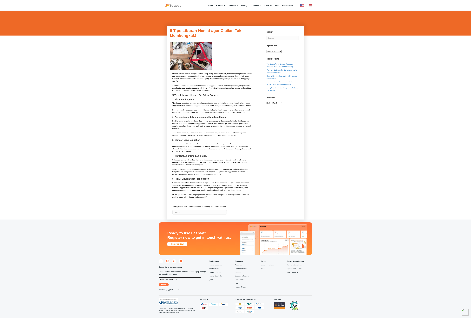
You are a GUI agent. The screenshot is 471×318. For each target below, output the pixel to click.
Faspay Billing (214, 268)
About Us (238, 265)
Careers (238, 272)
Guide (266, 5)
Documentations (267, 265)
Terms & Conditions (294, 265)
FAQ (262, 268)
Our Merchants (241, 268)
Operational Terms (294, 268)
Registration (287, 5)
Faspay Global (240, 287)
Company (255, 5)
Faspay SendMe (215, 272)
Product (219, 5)
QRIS (211, 280)
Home (210, 5)
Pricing (244, 5)
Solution (232, 5)
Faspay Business (215, 265)
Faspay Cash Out (215, 276)
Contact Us (239, 280)
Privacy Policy (292, 272)
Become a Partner (242, 276)
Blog (277, 5)
